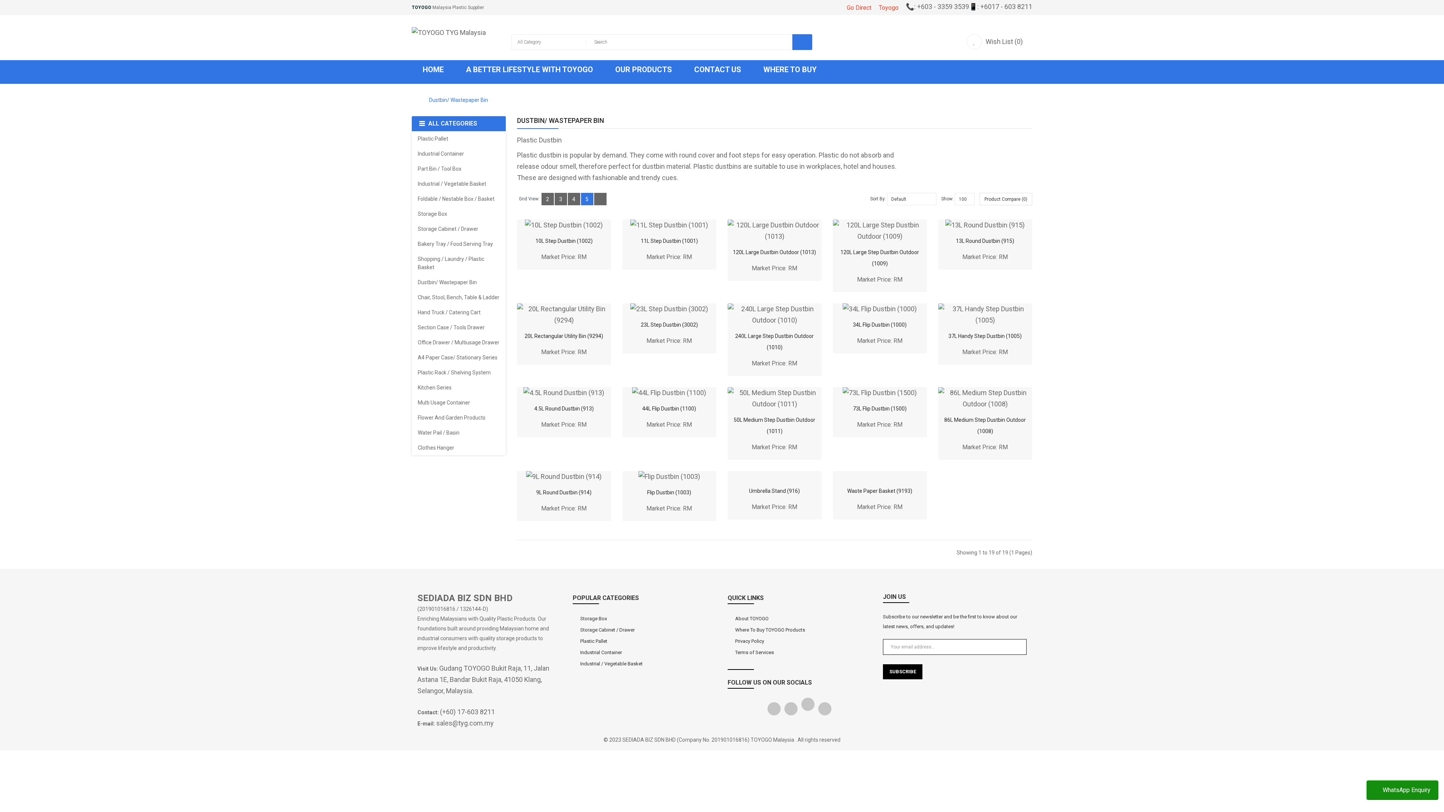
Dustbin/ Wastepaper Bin (458, 100)
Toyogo (888, 7)
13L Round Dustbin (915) (985, 241)
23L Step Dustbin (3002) (669, 325)
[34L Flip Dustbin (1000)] (880, 309)
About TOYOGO (752, 618)
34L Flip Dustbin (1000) (880, 325)
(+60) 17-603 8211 (467, 712)
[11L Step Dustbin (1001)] (669, 225)
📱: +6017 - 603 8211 (1000, 7)
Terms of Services (754, 652)
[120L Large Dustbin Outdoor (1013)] (775, 231)
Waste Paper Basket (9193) (879, 491)
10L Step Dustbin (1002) (564, 241)
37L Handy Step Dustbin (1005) (985, 336)
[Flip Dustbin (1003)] (669, 476)
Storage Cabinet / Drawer (607, 630)
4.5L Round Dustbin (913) (564, 409)
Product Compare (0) (1005, 199)
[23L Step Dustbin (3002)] (669, 309)
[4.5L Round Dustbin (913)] (563, 392)
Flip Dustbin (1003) (669, 492)
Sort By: (878, 198)
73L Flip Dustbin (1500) (880, 409)
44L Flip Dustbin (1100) (669, 409)
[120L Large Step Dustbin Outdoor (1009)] (880, 231)
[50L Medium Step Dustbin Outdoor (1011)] (775, 398)
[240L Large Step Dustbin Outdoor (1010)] (775, 314)
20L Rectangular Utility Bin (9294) (564, 336)
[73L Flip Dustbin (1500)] (880, 392)
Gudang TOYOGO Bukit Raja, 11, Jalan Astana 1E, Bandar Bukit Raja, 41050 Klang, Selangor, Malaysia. (483, 679)
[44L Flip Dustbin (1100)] (669, 392)
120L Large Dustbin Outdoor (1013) (774, 252)
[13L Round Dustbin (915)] (985, 225)
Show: (947, 198)
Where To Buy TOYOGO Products (770, 630)
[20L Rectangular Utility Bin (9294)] (564, 314)
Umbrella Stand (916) (774, 491)
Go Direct (859, 7)
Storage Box (593, 618)
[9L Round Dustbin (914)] (564, 476)
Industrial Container (601, 652)
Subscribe (902, 671)
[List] (600, 199)
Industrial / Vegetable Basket (611, 664)
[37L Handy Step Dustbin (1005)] (985, 314)
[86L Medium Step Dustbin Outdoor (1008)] (985, 398)
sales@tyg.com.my (465, 723)
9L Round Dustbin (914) (564, 492)
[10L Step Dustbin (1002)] (564, 225)
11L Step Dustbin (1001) (669, 241)
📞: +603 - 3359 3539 (937, 7)
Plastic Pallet (593, 641)
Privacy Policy (749, 641)
